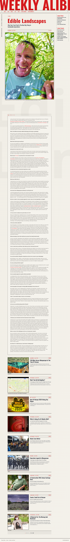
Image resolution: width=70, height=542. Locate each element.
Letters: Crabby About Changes (61, 24)
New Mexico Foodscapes (42, 122)
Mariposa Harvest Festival (60, 29)
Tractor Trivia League (60, 31)
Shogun (11, 173)
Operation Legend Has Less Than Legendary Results (61, 18)
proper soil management (40, 157)
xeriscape (16, 155)
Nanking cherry (39, 144)
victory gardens (14, 228)
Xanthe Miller (32, 358)
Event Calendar (23, 11)
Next (33, 533)
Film (8, 11)
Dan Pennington (32, 377)
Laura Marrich (9, 30)
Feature (9, 16)
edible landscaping (28, 125)
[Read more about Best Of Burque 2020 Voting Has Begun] (18, 405)
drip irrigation (12, 158)
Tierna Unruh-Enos (32, 514)
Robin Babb (31, 455)
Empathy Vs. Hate (59, 21)
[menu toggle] (1, 11)
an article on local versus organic (15, 267)
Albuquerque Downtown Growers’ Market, (17, 121)
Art (15, 11)
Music (12, 11)
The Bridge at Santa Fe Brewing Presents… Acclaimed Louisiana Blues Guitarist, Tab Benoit (62, 37)
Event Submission (31, 11)
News (5, 11)
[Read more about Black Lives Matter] (18, 444)
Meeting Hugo (59, 22)
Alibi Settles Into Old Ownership (61, 19)
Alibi (30, 397)
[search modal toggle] (68, 11)
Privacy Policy (3, 540)
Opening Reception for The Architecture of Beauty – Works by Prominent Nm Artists (62, 34)
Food (18, 11)
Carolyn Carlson (32, 475)
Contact (7, 540)
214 (31, 533)
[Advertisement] (29, 107)
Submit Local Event (12, 540)
